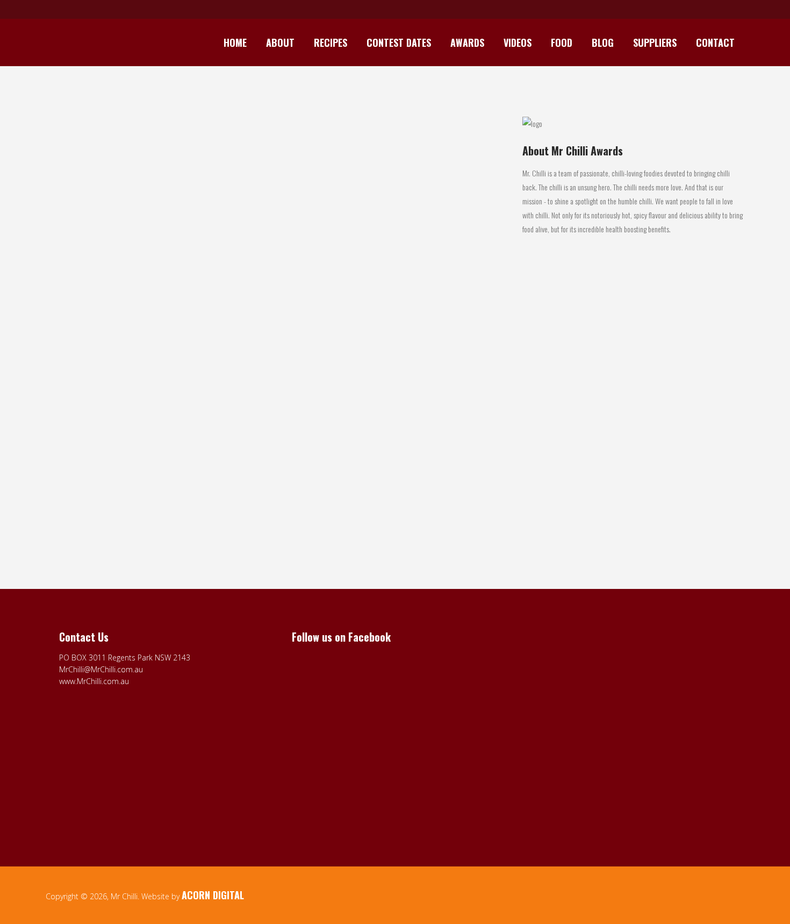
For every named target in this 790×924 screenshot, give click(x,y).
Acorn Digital (213, 895)
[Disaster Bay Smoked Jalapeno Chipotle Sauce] (155, 278)
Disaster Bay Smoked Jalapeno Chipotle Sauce (127, 446)
